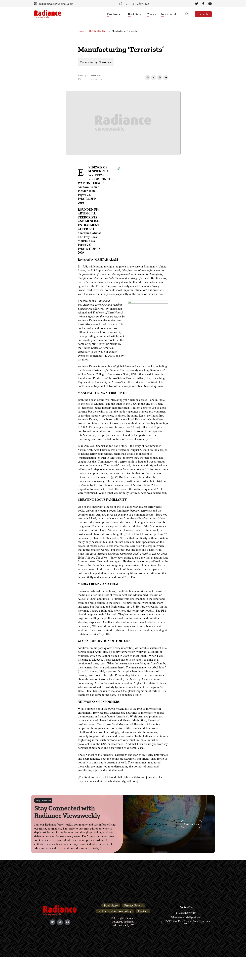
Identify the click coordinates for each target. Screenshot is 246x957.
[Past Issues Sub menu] (122, 14)
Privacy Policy (133, 905)
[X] (153, 77)
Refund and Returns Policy (115, 911)
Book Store (135, 14)
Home (81, 30)
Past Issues (113, 14)
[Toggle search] (187, 14)
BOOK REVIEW (97, 30)
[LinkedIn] (159, 77)
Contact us (191, 824)
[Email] (165, 77)
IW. (132, 925)
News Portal (168, 14)
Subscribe (203, 14)
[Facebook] (147, 77)
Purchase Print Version (154, 824)
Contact (151, 14)
